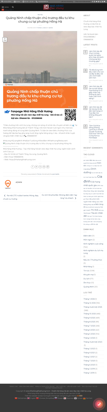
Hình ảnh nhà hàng (26, 386)
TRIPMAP (87, 213)
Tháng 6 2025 (89, 330)
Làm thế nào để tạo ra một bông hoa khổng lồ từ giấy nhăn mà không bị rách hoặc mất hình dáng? (95, 92)
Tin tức (40, 14)
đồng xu (88, 224)
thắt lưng (100, 210)
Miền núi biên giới (88, 196)
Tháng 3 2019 (89, 369)
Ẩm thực (87, 283)
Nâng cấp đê (91, 204)
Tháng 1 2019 (88, 373)
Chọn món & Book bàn (82, 1)
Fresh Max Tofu (92, 177)
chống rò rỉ (90, 165)
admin (50, 28)
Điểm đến (87, 236)
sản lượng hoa (96, 207)
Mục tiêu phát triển (92, 199)
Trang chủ (13, 386)
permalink (55, 174)
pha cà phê (89, 207)
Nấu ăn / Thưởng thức (92, 260)
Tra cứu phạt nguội (89, 386)
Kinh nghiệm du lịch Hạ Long (93, 252)
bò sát (94, 163)
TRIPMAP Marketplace (53, 388)
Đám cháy (97, 219)
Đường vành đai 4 (88, 221)
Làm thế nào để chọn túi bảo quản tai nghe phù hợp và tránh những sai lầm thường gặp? (96, 56)
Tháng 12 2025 (89, 303)
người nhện (87, 201)
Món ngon (87, 240)
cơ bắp (95, 165)
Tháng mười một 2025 (92, 307)
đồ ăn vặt (94, 224)
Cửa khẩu (86, 169)
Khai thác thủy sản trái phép (93, 191)
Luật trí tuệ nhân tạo (98, 193)
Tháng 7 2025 (89, 326)
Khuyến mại (88, 275)
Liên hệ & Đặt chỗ (73, 386)
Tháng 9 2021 (89, 353)
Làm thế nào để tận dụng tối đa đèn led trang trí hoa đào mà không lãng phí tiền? (96, 112)
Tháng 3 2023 (89, 349)
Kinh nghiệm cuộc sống (93, 244)
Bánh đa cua (96, 160)
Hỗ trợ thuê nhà (97, 188)
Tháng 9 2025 (89, 318)
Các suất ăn (61, 386)
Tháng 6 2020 (89, 365)
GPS (98, 185)
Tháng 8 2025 (89, 322)
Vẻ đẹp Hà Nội (90, 219)
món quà (97, 196)
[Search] (13, 7)
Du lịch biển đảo (96, 172)
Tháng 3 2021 (89, 357)
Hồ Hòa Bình (89, 188)
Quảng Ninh (88, 287)
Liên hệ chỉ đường (67, 1)
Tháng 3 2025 (89, 338)
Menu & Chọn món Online (45, 386)
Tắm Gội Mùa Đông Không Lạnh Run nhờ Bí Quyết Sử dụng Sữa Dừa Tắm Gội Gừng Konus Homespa (96, 132)
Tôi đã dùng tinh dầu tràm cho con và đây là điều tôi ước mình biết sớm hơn (96, 74)
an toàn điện (87, 160)
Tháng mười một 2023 (92, 342)
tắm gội (90, 216)
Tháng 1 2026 (89, 299)
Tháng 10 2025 (89, 314)
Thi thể (94, 210)
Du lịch (86, 279)
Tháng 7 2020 (89, 361)
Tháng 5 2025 (89, 334)
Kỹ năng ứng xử (87, 193)
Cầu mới (99, 165)
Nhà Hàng (87, 267)
